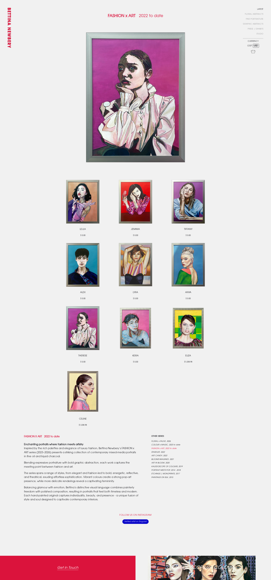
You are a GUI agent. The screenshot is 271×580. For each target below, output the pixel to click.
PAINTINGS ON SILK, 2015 (162, 477)
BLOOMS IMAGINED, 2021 (162, 459)
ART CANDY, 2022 (159, 456)
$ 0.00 (82, 235)
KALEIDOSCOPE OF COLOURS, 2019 (167, 466)
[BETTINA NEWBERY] (9, 30)
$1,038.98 (188, 362)
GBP (249, 46)
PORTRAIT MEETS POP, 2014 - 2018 (166, 470)
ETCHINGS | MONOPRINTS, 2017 (165, 474)
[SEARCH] (262, 55)
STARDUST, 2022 (158, 452)
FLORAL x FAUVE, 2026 (161, 441)
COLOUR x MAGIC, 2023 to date (165, 445)
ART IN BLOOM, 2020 (160, 463)
